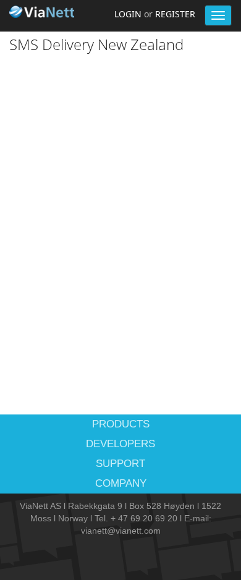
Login (128, 14)
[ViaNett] (43, 11)
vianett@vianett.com (121, 531)
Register (175, 14)
